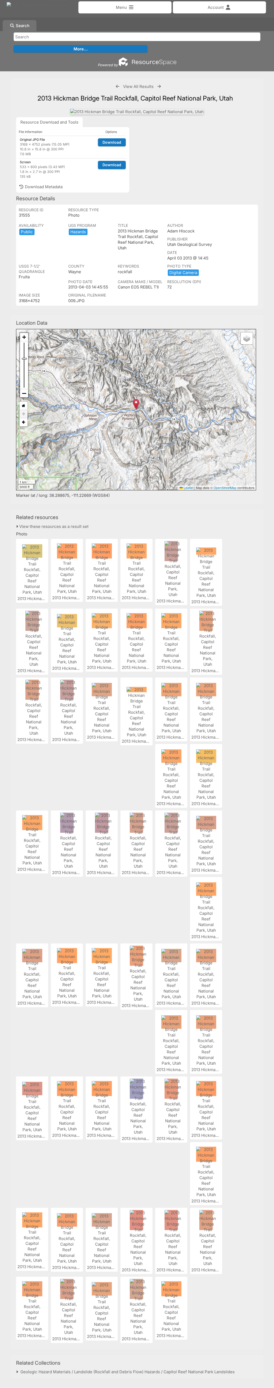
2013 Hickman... (32, 598)
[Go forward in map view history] (24, 414)
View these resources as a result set (53, 526)
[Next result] (159, 86)
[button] (136, 404)
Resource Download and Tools (49, 122)
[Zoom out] (24, 393)
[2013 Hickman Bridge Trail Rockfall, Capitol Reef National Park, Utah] (137, 111)
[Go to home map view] (24, 406)
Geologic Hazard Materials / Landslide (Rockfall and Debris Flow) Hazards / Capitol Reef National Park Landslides (126, 1371)
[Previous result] (117, 86)
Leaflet (188, 487)
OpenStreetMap (225, 487)
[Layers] (247, 338)
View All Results (138, 86)
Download (111, 142)
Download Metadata (43, 186)
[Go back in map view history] (24, 422)
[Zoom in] (24, 337)
